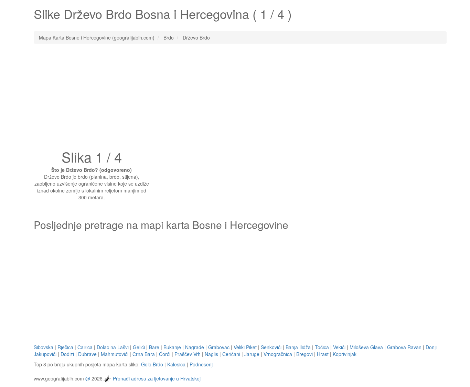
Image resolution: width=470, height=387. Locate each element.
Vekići (339, 347)
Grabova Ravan (404, 347)
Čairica (85, 347)
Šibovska (43, 347)
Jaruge (251, 354)
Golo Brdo (152, 364)
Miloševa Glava (366, 347)
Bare (154, 347)
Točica (322, 347)
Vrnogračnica (278, 354)
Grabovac (218, 347)
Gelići (139, 347)
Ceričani (231, 354)
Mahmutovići (114, 354)
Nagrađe (194, 347)
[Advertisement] (235, 99)
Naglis (211, 354)
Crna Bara (143, 354)
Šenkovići (271, 347)
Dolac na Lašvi (113, 347)
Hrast (323, 354)
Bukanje (172, 347)
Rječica (65, 347)
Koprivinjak (344, 354)
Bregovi (304, 354)
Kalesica (176, 364)
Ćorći (164, 354)
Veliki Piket (245, 347)
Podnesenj (201, 364)
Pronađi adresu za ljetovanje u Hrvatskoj (157, 378)
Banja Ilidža (298, 347)
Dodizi (67, 354)
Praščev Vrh (187, 354)
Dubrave (87, 354)
